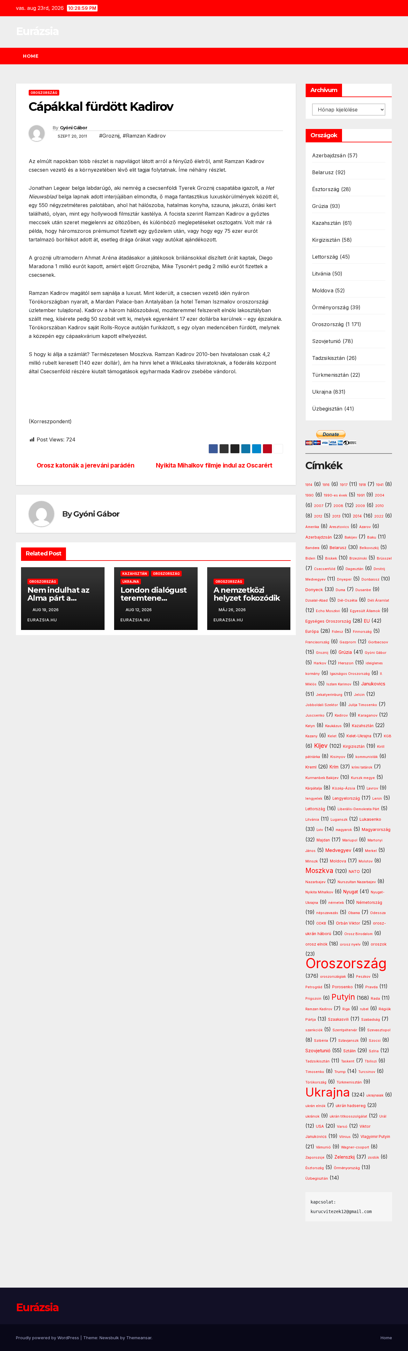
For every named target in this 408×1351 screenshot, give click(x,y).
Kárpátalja (313, 788)
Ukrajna (130, 581)
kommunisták (366, 757)
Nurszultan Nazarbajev (357, 882)
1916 (326, 485)
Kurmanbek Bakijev (322, 778)
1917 (343, 485)
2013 (336, 516)
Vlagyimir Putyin (375, 1136)
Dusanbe (363, 590)
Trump (340, 1071)
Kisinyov (337, 756)
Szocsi (375, 1040)
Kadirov (341, 715)
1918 (362, 485)
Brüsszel (384, 558)
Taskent (347, 1061)
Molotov (366, 861)
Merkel (371, 851)
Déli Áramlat (378, 600)
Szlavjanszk (348, 1040)
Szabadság (370, 1020)
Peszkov (363, 977)
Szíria (374, 1051)
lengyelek (313, 798)
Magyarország (376, 829)
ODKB (321, 923)
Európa (312, 631)
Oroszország (44, 93)
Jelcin (359, 694)
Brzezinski (358, 558)
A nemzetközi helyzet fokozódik (247, 594)
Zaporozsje (314, 1157)
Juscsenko (314, 715)
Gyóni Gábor (73, 128)
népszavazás (327, 913)
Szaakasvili (338, 1019)
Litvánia (321, 273)
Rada (375, 998)
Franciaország (317, 642)
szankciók (314, 1030)
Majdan (323, 840)
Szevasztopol (378, 1030)
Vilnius (345, 1137)
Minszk (311, 861)
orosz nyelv (350, 944)
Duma (340, 590)
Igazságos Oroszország (350, 674)
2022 (378, 516)
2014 (357, 516)
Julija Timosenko (362, 705)
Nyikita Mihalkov (319, 892)
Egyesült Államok (365, 611)
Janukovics (373, 684)
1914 (308, 485)
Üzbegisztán (327, 408)
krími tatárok (362, 767)
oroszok (379, 944)
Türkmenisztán (330, 375)
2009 (360, 506)
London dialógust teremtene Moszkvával (153, 598)
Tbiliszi (371, 1061)
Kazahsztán (134, 573)
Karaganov (367, 715)
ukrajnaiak (374, 1095)
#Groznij (109, 135)
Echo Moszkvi (328, 611)
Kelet (332, 736)
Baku (371, 537)
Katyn (310, 726)
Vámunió (323, 1147)
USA (320, 1126)
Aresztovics (339, 527)
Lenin (377, 799)
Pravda (371, 987)
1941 (379, 485)
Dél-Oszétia (347, 600)
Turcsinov (366, 1072)
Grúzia (320, 206)
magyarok (344, 830)
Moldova (322, 290)
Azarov (365, 527)
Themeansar (138, 1337)
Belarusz (323, 172)
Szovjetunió (326, 341)
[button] (390, 56)
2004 (379, 495)
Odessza (378, 913)
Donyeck (314, 589)
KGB (387, 736)
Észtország (325, 189)
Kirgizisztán (326, 240)
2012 (318, 516)
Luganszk (339, 819)
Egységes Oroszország (328, 621)
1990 (309, 495)
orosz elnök (316, 944)
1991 (361, 495)
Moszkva (319, 871)
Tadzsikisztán (328, 358)
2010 (379, 506)
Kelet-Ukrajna (358, 736)
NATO (354, 871)
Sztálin (349, 1050)
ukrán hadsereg (351, 1105)
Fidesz (337, 632)
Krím (334, 766)
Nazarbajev (315, 882)
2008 (338, 506)
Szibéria (321, 1041)
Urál (382, 1116)
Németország (369, 902)
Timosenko (314, 1071)
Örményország (330, 307)
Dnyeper (344, 579)
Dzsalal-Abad (316, 600)
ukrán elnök (315, 1106)
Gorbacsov (378, 642)
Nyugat (350, 891)
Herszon (345, 663)
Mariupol (349, 840)
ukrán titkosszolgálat (348, 1116)
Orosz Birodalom (358, 934)
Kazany (311, 736)
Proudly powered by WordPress (48, 1337)
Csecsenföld (324, 569)
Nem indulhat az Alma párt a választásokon (58, 598)
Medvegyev (338, 850)
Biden (310, 558)
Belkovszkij (369, 548)
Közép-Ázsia (343, 788)
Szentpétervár (344, 1030)
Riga (346, 1009)
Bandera (312, 548)
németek (336, 902)
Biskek (331, 558)
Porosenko (342, 987)
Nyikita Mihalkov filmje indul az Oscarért (214, 465)
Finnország (362, 632)
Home (30, 56)
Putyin (343, 997)
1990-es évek (335, 495)
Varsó (342, 1126)
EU (367, 621)
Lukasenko (370, 819)
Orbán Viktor (348, 923)
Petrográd (313, 987)
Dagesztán (354, 569)
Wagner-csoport (355, 1147)
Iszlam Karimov (338, 684)
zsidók (373, 1157)
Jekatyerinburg (329, 694)
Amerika (312, 527)
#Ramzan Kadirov (144, 135)
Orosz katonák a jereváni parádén (86, 465)
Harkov (320, 663)
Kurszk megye (363, 778)
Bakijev (351, 537)
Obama (354, 913)
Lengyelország (346, 798)
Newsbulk (109, 1337)
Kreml (311, 767)
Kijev (321, 745)
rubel (364, 1009)
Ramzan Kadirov (318, 1009)
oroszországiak (333, 976)
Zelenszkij (344, 1157)
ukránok (312, 1116)
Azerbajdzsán (329, 155)
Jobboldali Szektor (321, 705)
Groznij (322, 653)
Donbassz (370, 579)
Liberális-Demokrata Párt (358, 809)
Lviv (320, 829)
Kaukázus (333, 726)
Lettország (325, 257)
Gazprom (347, 642)
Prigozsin (313, 999)
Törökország (315, 1082)
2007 (318, 506)
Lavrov (372, 788)
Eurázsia (37, 31)
